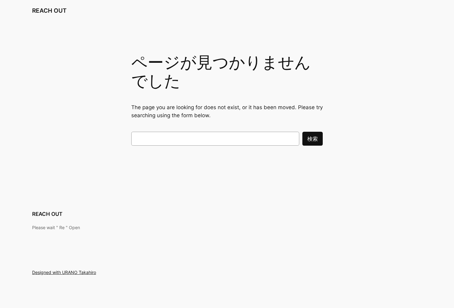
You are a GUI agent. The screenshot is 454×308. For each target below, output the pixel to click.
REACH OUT (49, 10)
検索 (312, 139)
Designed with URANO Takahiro (64, 272)
